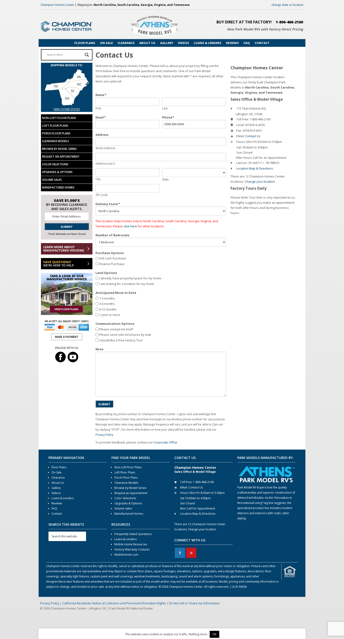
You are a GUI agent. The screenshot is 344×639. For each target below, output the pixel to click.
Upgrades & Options (57, 172)
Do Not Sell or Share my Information (194, 603)
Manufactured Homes (58, 187)
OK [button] (214, 634)
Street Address (105, 148)
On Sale (56, 472)
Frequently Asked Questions (133, 534)
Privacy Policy (104, 435)
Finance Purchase (111, 264)
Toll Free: (242, 119)
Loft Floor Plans (55, 126)
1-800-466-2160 (289, 22)
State (165, 179)
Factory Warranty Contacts (132, 549)
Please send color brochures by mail (125, 334)
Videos (56, 493)
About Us (57, 483)
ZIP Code (101, 195)
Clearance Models (55, 141)
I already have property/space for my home (130, 278)
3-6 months (107, 304)
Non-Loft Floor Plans (59, 118)
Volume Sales (52, 180)
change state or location (287, 5)
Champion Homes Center (57, 5)
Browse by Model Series (59, 149)
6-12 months (108, 309)
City (97, 179)
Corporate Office (165, 442)
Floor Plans (58, 467)
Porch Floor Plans (56, 133)
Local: (240, 125)
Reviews (56, 503)
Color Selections (55, 164)
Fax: (239, 130)
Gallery (56, 488)
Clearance (58, 478)
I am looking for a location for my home (126, 284)
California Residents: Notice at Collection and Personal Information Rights (114, 603)
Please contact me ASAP (116, 329)
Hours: (241, 142)
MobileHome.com (126, 555)
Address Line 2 (105, 164)
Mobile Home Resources (130, 544)
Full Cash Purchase (112, 258)
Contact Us (252, 136)
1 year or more (109, 315)
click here (130, 226)
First (98, 108)
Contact (56, 514)
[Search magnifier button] (87, 55)
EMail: (240, 136)
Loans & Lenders (62, 498)
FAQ (54, 508)
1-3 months (107, 298)
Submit (104, 404)
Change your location (260, 181)
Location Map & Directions (254, 168)
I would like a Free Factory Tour (121, 340)
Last (165, 108)
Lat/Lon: (242, 163)
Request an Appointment (61, 157)
